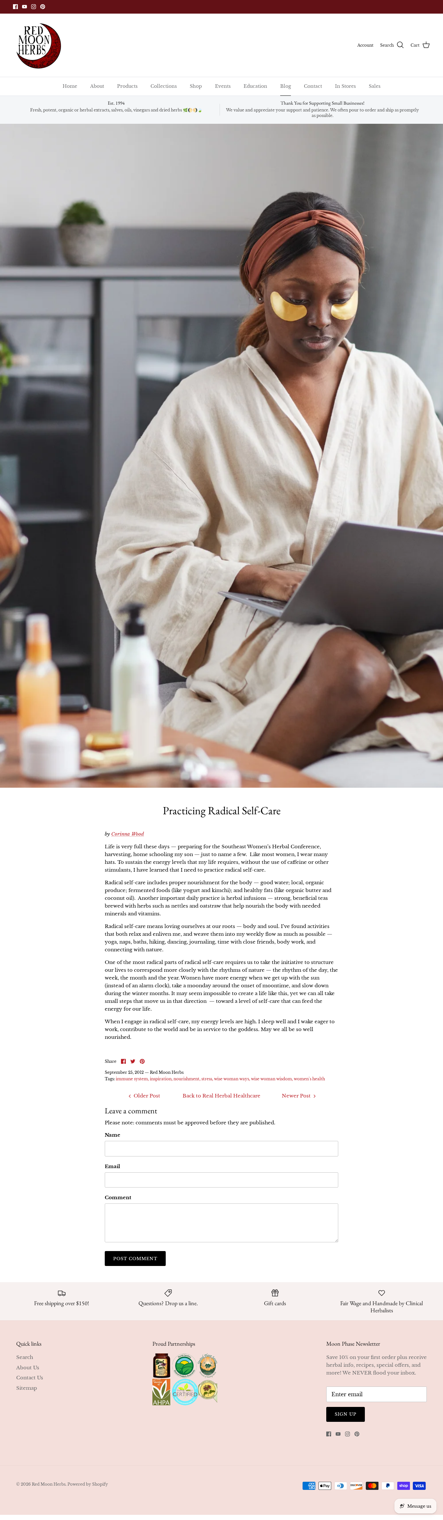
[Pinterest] (42, 6)
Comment (118, 1197)
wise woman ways (231, 1078)
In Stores (345, 86)
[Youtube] (24, 6)
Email (112, 1166)
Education (255, 86)
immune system (132, 1078)
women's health (309, 1078)
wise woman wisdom (271, 1078)
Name (112, 1135)
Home (70, 86)
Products (127, 86)
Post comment (135, 1258)
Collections (163, 86)
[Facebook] (15, 6)
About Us (27, 1367)
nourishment (186, 1078)
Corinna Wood (127, 834)
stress (206, 1078)
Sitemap (26, 1388)
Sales (374, 86)
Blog (285, 86)
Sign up (345, 1414)
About (97, 86)
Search (24, 1357)
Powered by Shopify (87, 1484)
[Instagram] (33, 6)
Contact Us (29, 1378)
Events (223, 86)
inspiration (161, 1078)
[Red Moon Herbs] (38, 45)
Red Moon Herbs (49, 1484)
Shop (196, 86)
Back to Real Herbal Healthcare (221, 1096)
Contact (313, 86)
